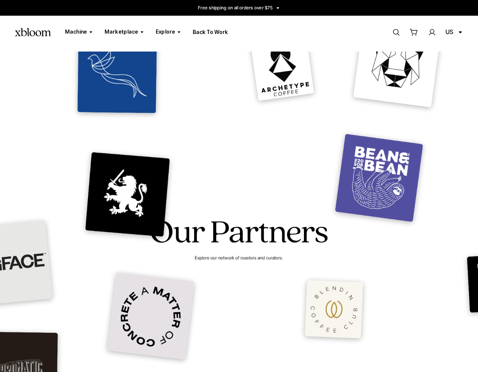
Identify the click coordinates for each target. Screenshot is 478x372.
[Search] (396, 32)
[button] (414, 32)
